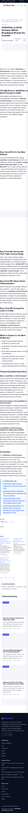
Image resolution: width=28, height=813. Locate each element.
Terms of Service (5, 796)
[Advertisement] (14, 134)
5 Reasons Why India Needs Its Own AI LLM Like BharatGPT (13, 651)
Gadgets (3, 753)
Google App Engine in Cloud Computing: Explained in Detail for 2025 (14, 486)
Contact (3, 791)
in (13, 578)
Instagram (21, 2)
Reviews (3, 756)
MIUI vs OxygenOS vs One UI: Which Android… (13, 772)
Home (2, 20)
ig (10, 734)
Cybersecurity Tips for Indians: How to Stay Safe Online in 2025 (13, 683)
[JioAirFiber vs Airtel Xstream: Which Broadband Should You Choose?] (20, 546)
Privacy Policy (5, 794)
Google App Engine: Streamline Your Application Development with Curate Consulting (14, 493)
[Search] (17, 5)
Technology (7, 20)
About (3, 786)
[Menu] (25, 5)
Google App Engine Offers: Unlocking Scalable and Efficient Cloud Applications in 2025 (14, 501)
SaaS (2, 745)
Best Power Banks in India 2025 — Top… (11, 774)
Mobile (3, 750)
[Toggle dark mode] (21, 5)
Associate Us (4, 789)
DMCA (3, 799)
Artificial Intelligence (6, 743)
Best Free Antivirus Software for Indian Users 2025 (13, 619)
